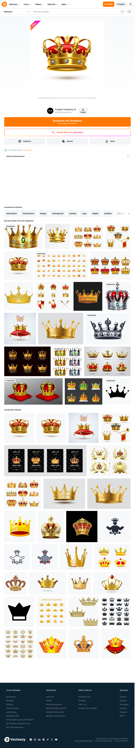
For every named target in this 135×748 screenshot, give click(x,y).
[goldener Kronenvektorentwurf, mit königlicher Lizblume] (18, 296)
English (121, 696)
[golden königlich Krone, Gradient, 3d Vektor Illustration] (47, 583)
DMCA (48, 700)
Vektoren (13, 4)
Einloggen (119, 4)
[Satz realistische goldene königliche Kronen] (53, 296)
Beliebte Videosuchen (55, 716)
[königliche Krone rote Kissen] (20, 328)
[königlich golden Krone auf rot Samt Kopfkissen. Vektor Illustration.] (116, 644)
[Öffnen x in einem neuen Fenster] (52, 739)
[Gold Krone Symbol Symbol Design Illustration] (19, 612)
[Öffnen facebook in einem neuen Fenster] (31, 739)
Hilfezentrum (84, 696)
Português (122, 704)
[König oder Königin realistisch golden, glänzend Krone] (60, 328)
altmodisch (11, 213)
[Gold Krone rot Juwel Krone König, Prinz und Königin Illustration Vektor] (19, 526)
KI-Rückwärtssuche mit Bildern (19, 719)
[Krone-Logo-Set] (27, 361)
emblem (108, 213)
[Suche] (120, 11)
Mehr (64, 4)
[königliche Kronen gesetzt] (87, 236)
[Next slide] (124, 213)
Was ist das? (27, 150)
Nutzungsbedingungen (82, 740)
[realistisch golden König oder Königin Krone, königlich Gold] (64, 493)
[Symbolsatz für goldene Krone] (107, 361)
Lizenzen (50, 696)
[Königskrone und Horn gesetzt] (118, 236)
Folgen (82, 112)
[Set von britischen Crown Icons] (110, 265)
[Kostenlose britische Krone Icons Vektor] (83, 391)
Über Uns (82, 704)
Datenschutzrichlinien (101, 740)
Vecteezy (10, 700)
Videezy (9, 704)
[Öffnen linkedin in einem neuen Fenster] (39, 739)
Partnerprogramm (54, 704)
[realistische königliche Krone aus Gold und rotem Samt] (19, 428)
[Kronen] (67, 361)
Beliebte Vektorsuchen (56, 708)
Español (121, 700)
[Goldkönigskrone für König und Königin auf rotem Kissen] (33, 391)
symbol (72, 213)
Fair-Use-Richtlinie (119, 740)
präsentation (28, 213)
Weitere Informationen (15, 156)
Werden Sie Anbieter (87, 708)
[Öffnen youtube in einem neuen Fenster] (56, 739)
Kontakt (81, 700)
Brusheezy (10, 696)
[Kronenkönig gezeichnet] (108, 328)
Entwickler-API (12, 716)
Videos (38, 4)
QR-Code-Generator (14, 727)
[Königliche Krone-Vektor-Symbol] (117, 391)
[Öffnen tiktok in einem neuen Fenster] (48, 739)
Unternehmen (12, 708)
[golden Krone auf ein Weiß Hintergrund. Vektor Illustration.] (51, 644)
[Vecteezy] (4, 4)
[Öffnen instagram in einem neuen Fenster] (35, 739)
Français (121, 712)
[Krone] (23, 236)
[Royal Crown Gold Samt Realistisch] (18, 265)
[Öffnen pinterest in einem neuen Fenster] (43, 739)
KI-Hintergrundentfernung (18, 723)
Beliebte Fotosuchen (55, 712)
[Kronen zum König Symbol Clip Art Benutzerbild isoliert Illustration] (84, 644)
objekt (95, 213)
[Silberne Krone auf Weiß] (117, 296)
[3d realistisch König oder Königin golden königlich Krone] (76, 557)
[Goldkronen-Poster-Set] (45, 460)
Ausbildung (11, 712)
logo (84, 213)
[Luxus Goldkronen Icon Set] (61, 265)
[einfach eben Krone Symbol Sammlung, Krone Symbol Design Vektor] (51, 612)
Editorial (51, 4)
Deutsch (121, 708)
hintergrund (57, 213)
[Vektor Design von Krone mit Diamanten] (84, 612)
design (43, 213)
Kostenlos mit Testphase (66, 122)
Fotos (26, 4)
